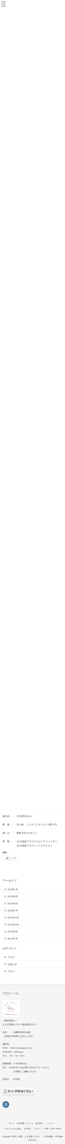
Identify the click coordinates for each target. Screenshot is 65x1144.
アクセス (37, 1129)
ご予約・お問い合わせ (52, 1129)
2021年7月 (12, 938)
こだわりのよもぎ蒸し (13, 1129)
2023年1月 (12, 889)
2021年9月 (12, 931)
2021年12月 (13, 917)
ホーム (11, 1123)
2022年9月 (12, 896)
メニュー (52, 1123)
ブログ (11, 971)
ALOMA (27, 1129)
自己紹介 (39, 1123)
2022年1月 (12, 910)
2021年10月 (13, 924)
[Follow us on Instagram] (5, 1104)
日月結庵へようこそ (25, 1123)
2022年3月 (12, 903)
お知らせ (12, 964)
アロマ (11, 957)
